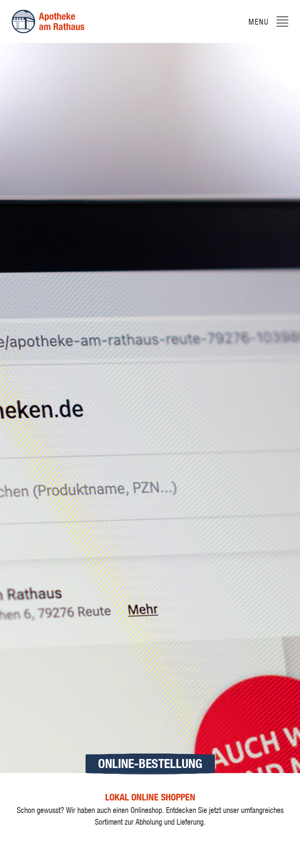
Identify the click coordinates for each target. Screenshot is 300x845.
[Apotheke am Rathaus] (48, 21)
